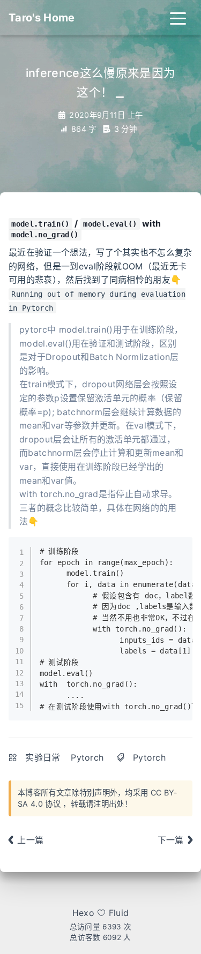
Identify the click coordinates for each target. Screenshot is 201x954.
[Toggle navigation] (177, 17)
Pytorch (87, 757)
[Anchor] (85, 233)
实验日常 (42, 757)
